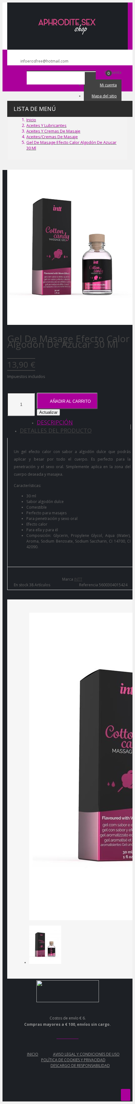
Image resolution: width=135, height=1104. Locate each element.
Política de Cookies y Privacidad (73, 1060)
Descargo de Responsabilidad (80, 1065)
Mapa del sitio (104, 96)
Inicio (32, 1054)
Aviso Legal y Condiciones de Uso (86, 1054)
